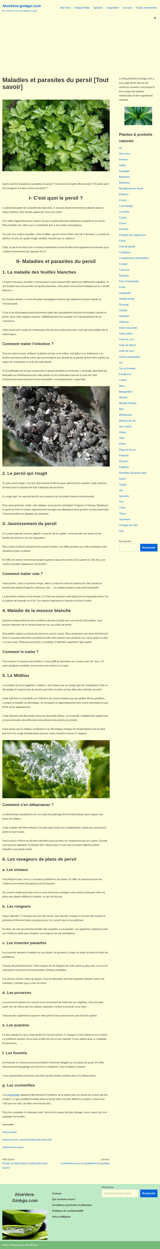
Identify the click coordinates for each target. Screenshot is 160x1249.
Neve (5, 1245)
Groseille (124, 316)
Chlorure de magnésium (132, 235)
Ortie (121, 438)
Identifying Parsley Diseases (13, 1147)
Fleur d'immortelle (129, 281)
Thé (121, 502)
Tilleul (122, 513)
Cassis (123, 217)
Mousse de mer (127, 420)
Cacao (122, 200)
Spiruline (98, 7)
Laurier (123, 380)
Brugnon (124, 194)
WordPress (31, 1245)
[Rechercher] (155, 18)
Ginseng (123, 304)
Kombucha (125, 374)
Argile (122, 165)
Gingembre (113, 7)
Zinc (121, 531)
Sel (121, 490)
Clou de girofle (127, 246)
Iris (120, 362)
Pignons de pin (127, 449)
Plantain (123, 461)
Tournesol (124, 519)
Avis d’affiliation (61, 1216)
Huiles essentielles (146, 7)
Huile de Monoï (127, 345)
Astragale (124, 171)
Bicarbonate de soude (131, 188)
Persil (122, 444)
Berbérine (124, 177)
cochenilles (13, 1095)
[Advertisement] (80, 44)
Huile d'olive (126, 333)
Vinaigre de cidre (128, 525)
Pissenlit (124, 455)
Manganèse (125, 391)
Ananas (123, 159)
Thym (122, 507)
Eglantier (124, 275)
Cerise (122, 223)
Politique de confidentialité (67, 1211)
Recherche (125, 541)
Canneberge (126, 206)
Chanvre (124, 229)
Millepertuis (125, 414)
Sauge (122, 484)
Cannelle (124, 211)
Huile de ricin (126, 351)
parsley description (9, 1132)
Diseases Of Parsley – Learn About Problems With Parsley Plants (27, 1139)
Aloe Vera (65, 7)
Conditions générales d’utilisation (72, 1205)
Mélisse (123, 397)
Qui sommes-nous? (63, 1199)
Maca (122, 386)
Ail (120, 148)
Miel (121, 409)
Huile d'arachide (128, 328)
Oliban (122, 432)
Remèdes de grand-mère (133, 473)
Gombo (123, 310)
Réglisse (124, 467)
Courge (123, 264)
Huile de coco (126, 339)
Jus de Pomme (127, 368)
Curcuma (127, 7)
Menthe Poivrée (128, 403)
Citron (122, 240)
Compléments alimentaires (134, 258)
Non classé (125, 426)
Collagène (125, 252)
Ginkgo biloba (82, 7)
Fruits (122, 287)
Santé (122, 478)
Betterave (124, 182)
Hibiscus (124, 322)
